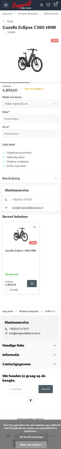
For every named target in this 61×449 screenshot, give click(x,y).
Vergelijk (11, 32)
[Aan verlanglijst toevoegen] (34, 227)
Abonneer (45, 388)
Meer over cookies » (31, 444)
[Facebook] (31, 400)
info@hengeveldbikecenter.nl (27, 207)
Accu (5, 126)
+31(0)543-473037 (22, 199)
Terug (10, 21)
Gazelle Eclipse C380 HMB (20, 250)
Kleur (6, 112)
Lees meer (8, 144)
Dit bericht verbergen (31, 437)
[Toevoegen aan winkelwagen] (32, 283)
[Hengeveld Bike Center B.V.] (22, 5)
